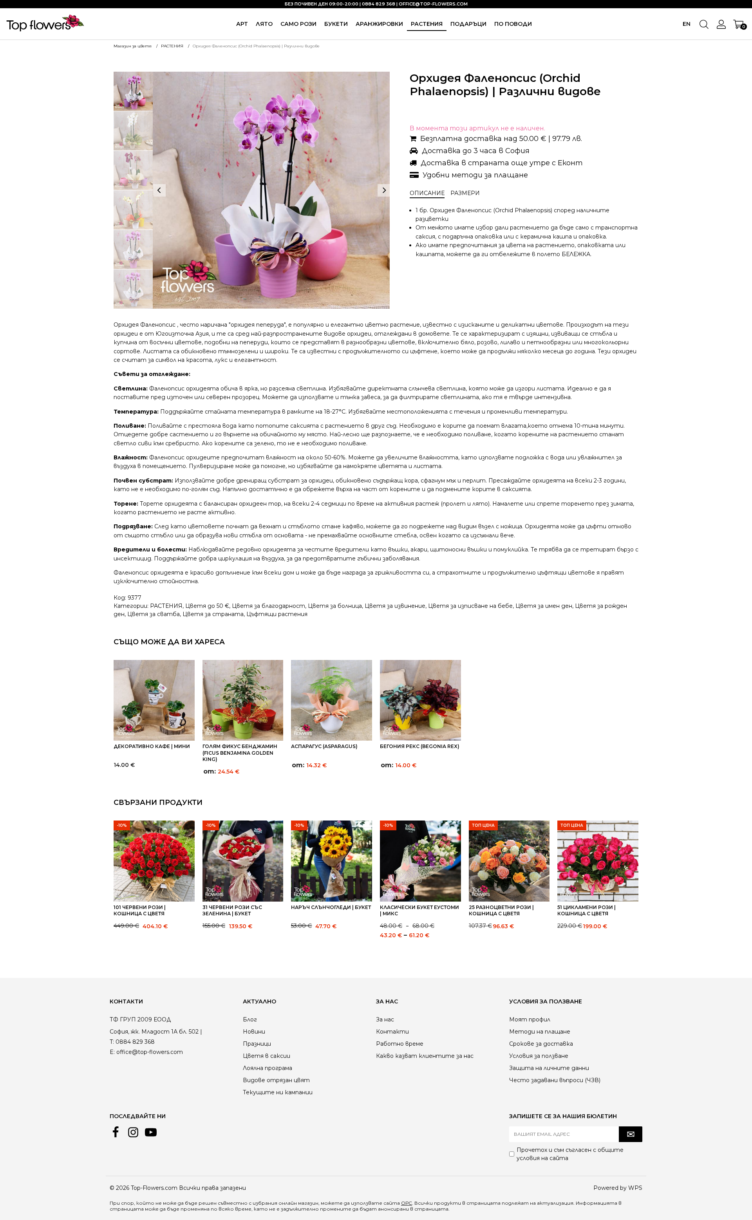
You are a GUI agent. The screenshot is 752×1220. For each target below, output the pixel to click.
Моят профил (529, 1019)
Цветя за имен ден (543, 605)
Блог (250, 1019)
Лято (264, 23)
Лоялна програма (267, 1068)
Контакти (392, 1031)
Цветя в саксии (266, 1055)
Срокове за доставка (541, 1043)
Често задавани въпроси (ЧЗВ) (554, 1080)
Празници (257, 1043)
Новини (254, 1031)
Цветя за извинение (395, 605)
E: (112, 1052)
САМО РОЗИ (298, 23)
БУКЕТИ (336, 23)
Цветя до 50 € (207, 605)
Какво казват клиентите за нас (425, 1055)
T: (112, 1041)
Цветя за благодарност (268, 605)
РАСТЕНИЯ (427, 23)
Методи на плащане (539, 1031)
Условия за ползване (538, 1055)
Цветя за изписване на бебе (470, 605)
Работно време (399, 1043)
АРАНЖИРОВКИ (379, 23)
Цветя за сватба (153, 614)
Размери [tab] (465, 193)
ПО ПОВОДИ (513, 23)
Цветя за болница (335, 605)
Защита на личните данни (549, 1068)
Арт (242, 23)
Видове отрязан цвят (276, 1080)
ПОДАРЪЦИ (468, 23)
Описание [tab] (427, 193)
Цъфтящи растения (276, 614)
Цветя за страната (213, 614)
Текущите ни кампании (278, 1092)
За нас (385, 1019)
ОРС (406, 1203)
